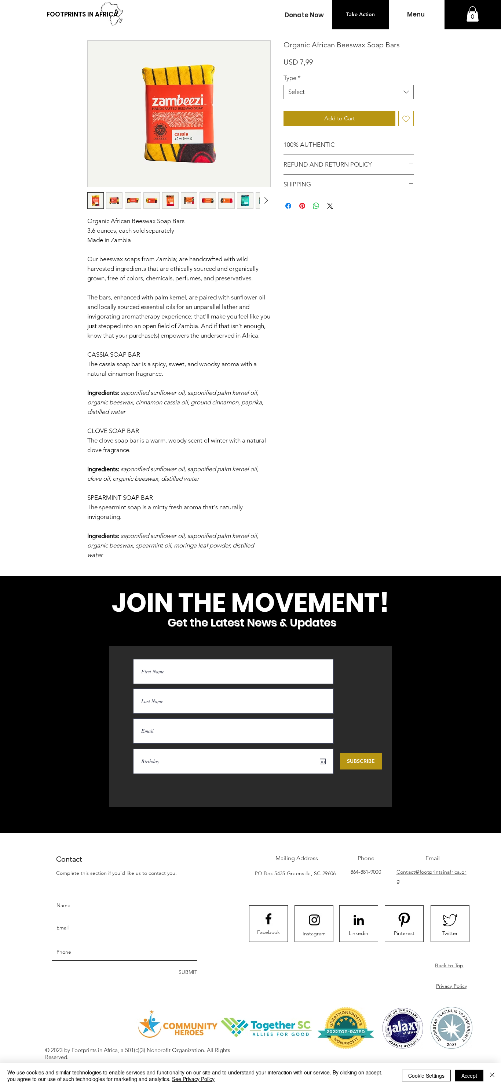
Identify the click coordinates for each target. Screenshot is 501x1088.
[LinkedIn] (358, 920)
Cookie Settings (426, 1075)
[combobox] (349, 92)
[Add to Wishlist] (406, 118)
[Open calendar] (323, 761)
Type (292, 77)
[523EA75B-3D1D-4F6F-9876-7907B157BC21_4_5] (450, 920)
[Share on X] (330, 205)
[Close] (492, 1075)
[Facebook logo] (268, 918)
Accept (469, 1075)
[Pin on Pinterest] (302, 205)
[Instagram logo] (314, 920)
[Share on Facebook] (288, 205)
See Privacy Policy (193, 1078)
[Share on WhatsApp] (316, 205)
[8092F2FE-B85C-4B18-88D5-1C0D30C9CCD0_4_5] (404, 920)
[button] (304, 15)
